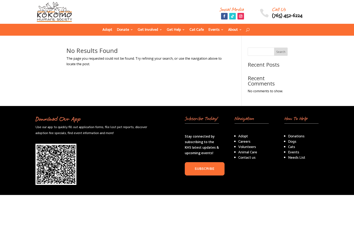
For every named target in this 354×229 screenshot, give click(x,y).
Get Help (174, 30)
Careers (244, 142)
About (233, 30)
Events (214, 30)
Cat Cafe (196, 30)
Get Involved (148, 30)
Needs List (296, 158)
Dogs (292, 142)
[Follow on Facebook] (224, 16)
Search (280, 52)
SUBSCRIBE (204, 169)
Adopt (107, 30)
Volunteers (247, 147)
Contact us (246, 158)
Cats (291, 147)
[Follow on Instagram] (240, 16)
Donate (123, 30)
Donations (296, 136)
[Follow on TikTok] (232, 16)
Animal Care (247, 152)
